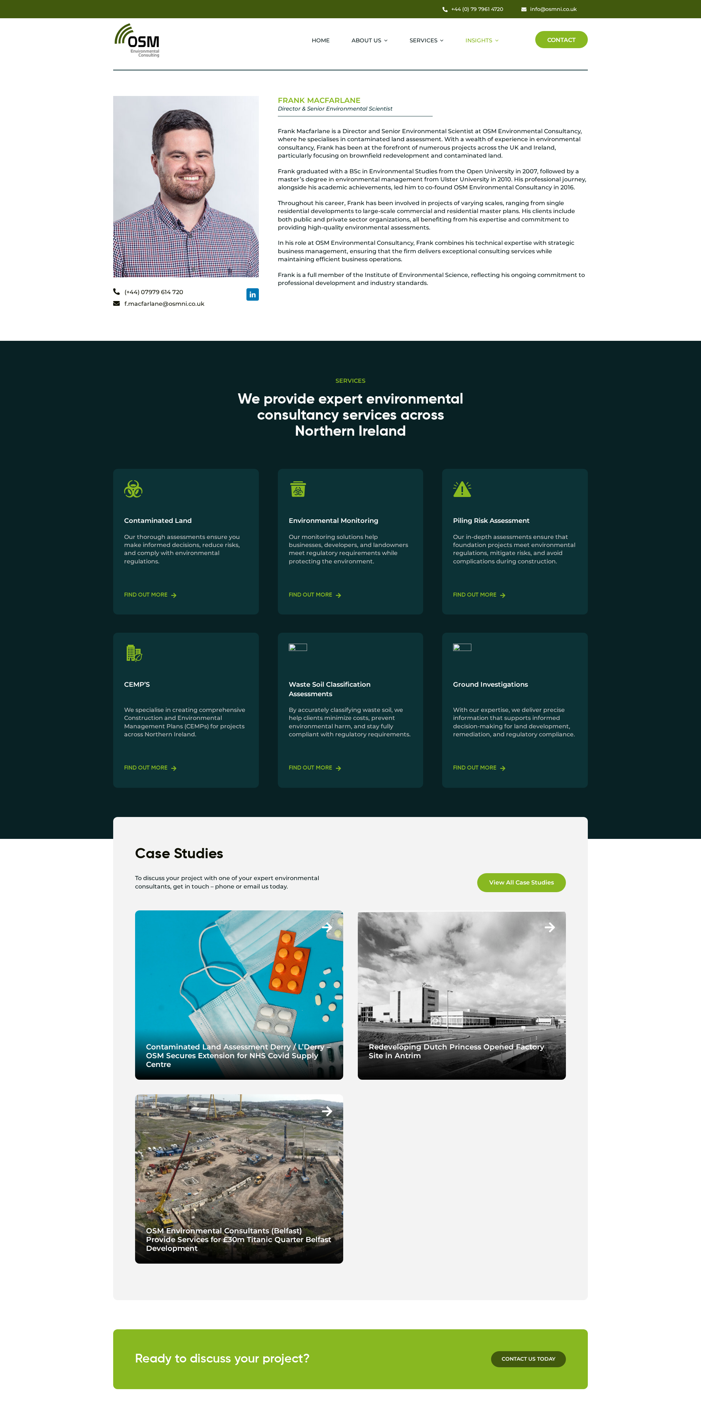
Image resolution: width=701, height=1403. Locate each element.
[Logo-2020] (137, 24)
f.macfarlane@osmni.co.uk (164, 303)
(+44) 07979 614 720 (154, 292)
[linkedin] (252, 294)
